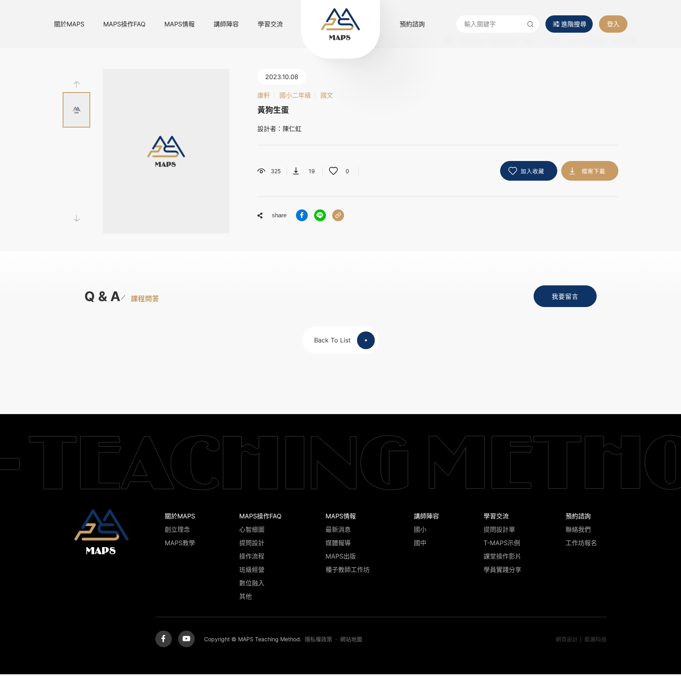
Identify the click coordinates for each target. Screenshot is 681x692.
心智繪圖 (251, 529)
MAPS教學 (180, 543)
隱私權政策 (318, 639)
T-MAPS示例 (502, 543)
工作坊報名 (581, 543)
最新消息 (338, 529)
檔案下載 (593, 171)
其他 (245, 596)
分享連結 (338, 215)
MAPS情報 (179, 24)
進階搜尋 (573, 24)
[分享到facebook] (302, 215)
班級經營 (251, 570)
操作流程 (251, 556)
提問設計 (251, 543)
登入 (613, 24)
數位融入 (251, 583)
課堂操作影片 (502, 556)
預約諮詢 (412, 24)
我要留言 (565, 296)
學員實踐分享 (502, 570)
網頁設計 (567, 639)
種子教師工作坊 (348, 570)
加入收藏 (532, 171)
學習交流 (270, 24)
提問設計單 (499, 529)
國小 (420, 529)
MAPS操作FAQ (124, 24)
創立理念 (177, 529)
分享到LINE (320, 215)
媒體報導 (338, 543)
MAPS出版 (341, 556)
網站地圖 (351, 639)
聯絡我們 (578, 529)
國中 (420, 543)
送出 (530, 24)
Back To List (332, 340)
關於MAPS (69, 24)
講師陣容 (226, 24)
